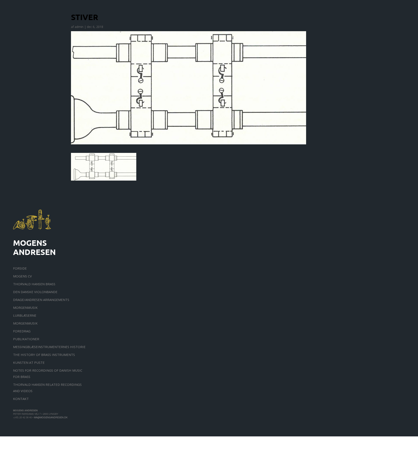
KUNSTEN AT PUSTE (29, 362)
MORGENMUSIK (25, 307)
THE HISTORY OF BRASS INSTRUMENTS (44, 354)
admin (79, 27)
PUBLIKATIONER (26, 339)
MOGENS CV (22, 276)
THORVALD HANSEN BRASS (34, 284)
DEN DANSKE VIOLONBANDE (35, 292)
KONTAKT (21, 398)
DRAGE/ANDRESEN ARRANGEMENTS (41, 299)
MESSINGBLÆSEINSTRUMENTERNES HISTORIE (49, 347)
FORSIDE (20, 268)
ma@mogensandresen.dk (50, 417)
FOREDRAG (21, 331)
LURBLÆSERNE (24, 315)
